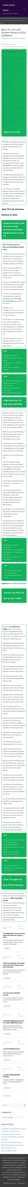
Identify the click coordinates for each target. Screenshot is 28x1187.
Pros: (9, 71)
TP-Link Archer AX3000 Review (15, 114)
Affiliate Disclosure (9, 1183)
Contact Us (21, 1183)
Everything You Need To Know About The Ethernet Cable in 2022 (14, 102)
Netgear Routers (6, 38)
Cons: (9, 73)
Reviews (15, 38)
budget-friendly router (16, 310)
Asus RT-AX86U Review (12, 121)
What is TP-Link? (10, 56)
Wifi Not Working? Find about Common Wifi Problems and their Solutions (14, 109)
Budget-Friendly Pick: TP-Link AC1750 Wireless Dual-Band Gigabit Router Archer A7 (14, 66)
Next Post (8, 1096)
